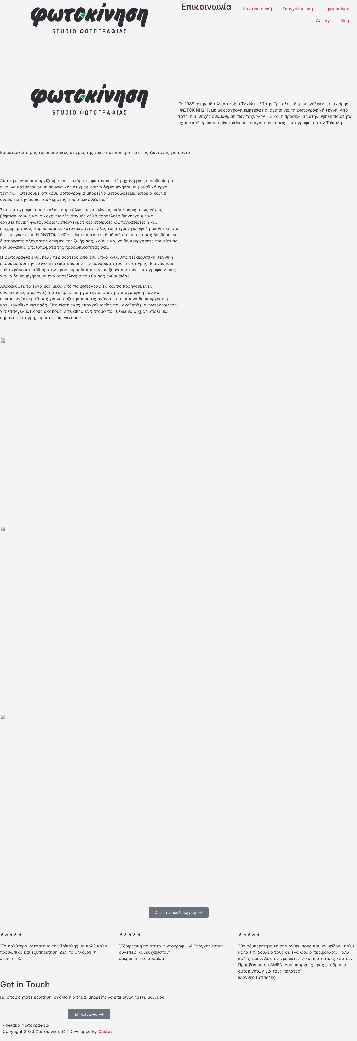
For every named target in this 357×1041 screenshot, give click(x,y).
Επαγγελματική (297, 8)
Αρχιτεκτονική (257, 8)
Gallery (323, 20)
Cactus (105, 1031)
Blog (344, 20)
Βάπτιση (224, 8)
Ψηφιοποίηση (336, 8)
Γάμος (200, 8)
